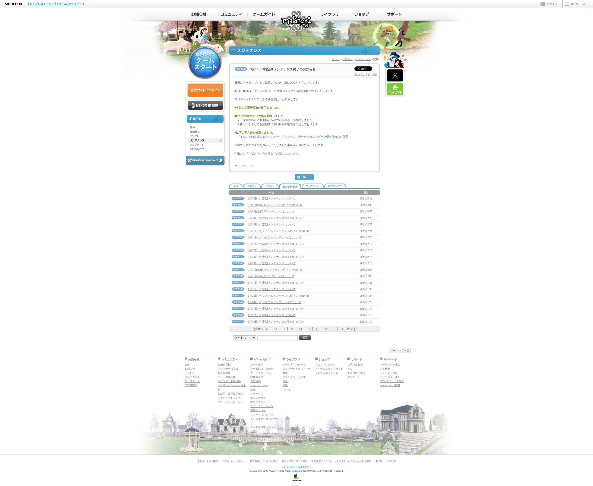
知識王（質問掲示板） (230, 393)
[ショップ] (361, 14)
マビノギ (296, 21)
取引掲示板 (224, 372)
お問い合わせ (355, 364)
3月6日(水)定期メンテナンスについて (271, 211)
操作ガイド (256, 377)
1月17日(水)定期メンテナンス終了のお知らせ (276, 308)
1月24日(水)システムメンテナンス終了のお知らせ (278, 295)
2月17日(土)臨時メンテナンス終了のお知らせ (276, 244)
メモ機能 (385, 368)
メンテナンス (363, 59)
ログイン (549, 4)
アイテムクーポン (390, 377)
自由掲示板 (224, 364)
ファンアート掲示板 (229, 381)
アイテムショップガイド (329, 368)
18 (325, 328)
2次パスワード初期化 (392, 381)
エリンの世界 (258, 397)
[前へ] (255, 329)
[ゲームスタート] (205, 62)
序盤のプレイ (258, 410)
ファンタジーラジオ (294, 377)
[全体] (205, 127)
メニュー (575, 4)
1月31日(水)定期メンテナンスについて (272, 289)
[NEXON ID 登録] (205, 106)
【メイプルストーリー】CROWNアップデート (56, 4)
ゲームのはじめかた (261, 368)
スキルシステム (259, 385)
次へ (349, 328)
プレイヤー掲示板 (228, 368)
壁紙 (285, 385)
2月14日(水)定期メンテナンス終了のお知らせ (276, 257)
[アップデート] (205, 145)
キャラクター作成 (260, 372)
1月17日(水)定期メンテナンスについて (272, 315)
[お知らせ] (198, 14)
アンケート (353, 377)
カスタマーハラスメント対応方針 (354, 461)
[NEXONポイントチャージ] (205, 161)
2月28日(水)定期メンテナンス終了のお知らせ (276, 218)
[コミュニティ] (231, 14)
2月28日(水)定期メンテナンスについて (272, 224)
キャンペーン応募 (390, 385)
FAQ (349, 368)
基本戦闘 (255, 381)
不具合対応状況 (356, 372)
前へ (260, 328)
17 (317, 328)
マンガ (286, 389)
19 (333, 328)
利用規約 (213, 461)
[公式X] (395, 75)
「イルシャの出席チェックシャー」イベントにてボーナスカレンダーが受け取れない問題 (292, 136)
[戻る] (305, 177)
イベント (190, 372)
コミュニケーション (261, 406)
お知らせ (347, 59)
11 (267, 328)
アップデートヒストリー (297, 368)
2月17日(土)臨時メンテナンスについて (272, 250)
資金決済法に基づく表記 (294, 461)
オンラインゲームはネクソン (296, 467)
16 (308, 328)
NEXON (13, 4)
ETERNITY (191, 385)
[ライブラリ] (329, 14)
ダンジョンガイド (260, 435)
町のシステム (258, 402)
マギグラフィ (258, 439)
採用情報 (391, 461)
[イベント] (205, 136)
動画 (285, 372)
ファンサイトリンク (229, 397)
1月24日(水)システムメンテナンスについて (274, 302)
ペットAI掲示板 (227, 377)
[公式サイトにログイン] (205, 90)
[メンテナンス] (205, 140)
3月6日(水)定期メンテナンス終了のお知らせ (275, 205)
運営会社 (202, 461)
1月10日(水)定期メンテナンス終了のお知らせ (276, 321)
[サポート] (394, 14)
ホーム (336, 59)
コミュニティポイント (230, 402)
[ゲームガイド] (264, 14)
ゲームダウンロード (294, 364)
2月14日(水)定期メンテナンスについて (272, 263)
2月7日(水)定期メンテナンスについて (271, 276)
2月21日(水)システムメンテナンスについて (274, 237)
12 (275, 328)
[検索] (305, 337)
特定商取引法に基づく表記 (264, 461)
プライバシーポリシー (234, 461)
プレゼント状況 (389, 372)
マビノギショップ (325, 364)
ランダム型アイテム (326, 372)
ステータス (256, 393)
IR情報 (378, 461)
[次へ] (354, 329)
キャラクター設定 (390, 364)
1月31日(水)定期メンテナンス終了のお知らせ (276, 282)
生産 (252, 389)
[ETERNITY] (205, 149)
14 (292, 328)
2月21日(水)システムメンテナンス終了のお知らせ (278, 231)
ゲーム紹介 (256, 364)
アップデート (192, 381)
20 (342, 328)
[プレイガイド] (395, 89)
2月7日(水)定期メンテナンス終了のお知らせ (275, 269)
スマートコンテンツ (261, 414)
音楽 (285, 381)
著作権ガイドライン (322, 461)
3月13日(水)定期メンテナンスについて (272, 198)
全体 (187, 364)
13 (283, 328)
